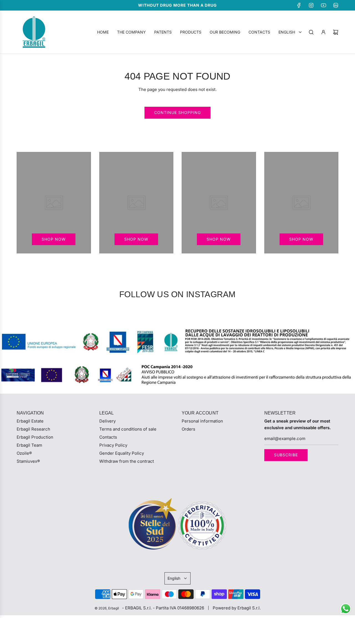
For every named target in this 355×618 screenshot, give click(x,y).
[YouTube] (323, 5)
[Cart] (335, 32)
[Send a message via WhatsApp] (345, 608)
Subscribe (286, 454)
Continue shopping (177, 112)
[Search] (311, 32)
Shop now (54, 239)
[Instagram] (311, 5)
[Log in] (323, 32)
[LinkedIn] (335, 5)
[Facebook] (299, 5)
